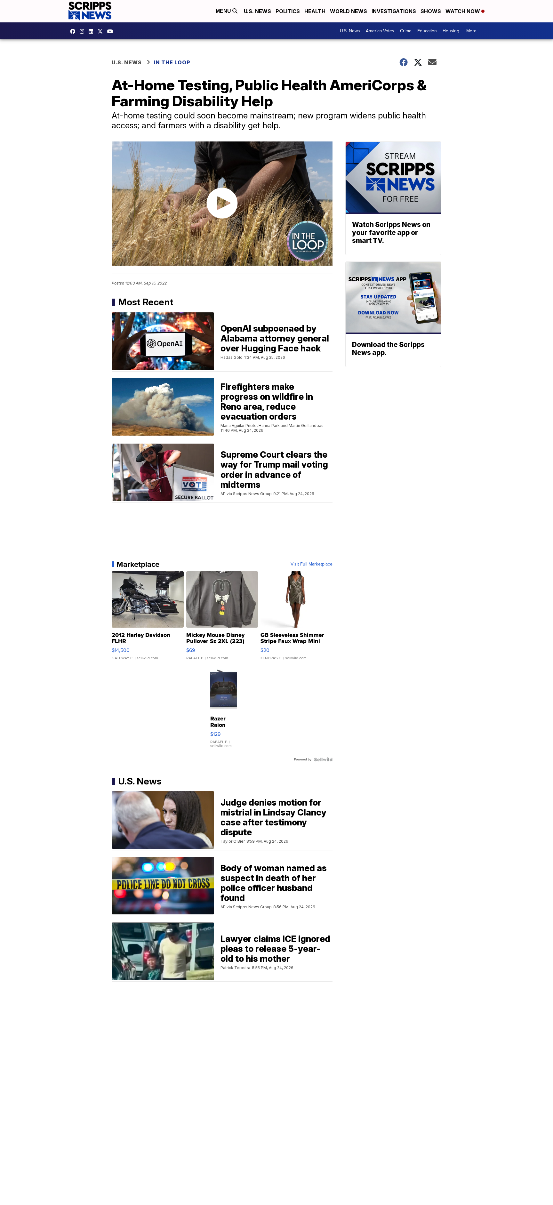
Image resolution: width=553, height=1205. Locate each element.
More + (473, 31)
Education (427, 31)
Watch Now (463, 11)
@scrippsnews (111, 31)
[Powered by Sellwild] (323, 759)
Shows (431, 11)
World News (348, 11)
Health (314, 11)
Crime (406, 31)
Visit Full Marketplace (312, 564)
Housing (451, 31)
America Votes (380, 31)
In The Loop (172, 62)
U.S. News (257, 11)
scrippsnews (74, 31)
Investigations (394, 11)
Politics (288, 11)
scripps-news (92, 31)
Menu (224, 11)
